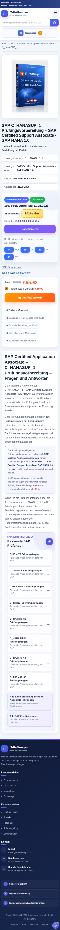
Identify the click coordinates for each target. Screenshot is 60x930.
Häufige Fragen (11, 812)
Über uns (23, 5)
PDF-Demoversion (12, 267)
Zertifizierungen (11, 780)
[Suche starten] (54, 23)
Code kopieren (30, 229)
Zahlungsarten (10, 833)
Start (4, 43)
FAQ (30, 5)
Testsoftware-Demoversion (16, 272)
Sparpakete (9, 791)
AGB (24, 924)
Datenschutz (33, 924)
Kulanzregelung (11, 828)
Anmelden (5, 2)
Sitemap (45, 924)
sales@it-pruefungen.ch (19, 852)
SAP (13, 43)
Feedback (13, 5)
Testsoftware (10, 785)
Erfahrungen (9, 796)
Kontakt (4, 5)
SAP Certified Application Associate (36, 43)
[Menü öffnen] (55, 13)
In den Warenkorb (30, 297)
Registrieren (16, 2)
